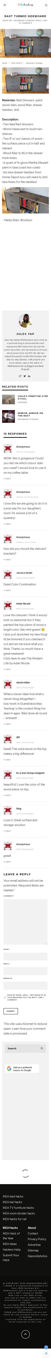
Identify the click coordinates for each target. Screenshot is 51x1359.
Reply (8, 479)
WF (18, 737)
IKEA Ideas (10, 1244)
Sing (18, 808)
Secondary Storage (24, 20)
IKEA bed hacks (13, 1196)
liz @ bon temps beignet (30, 773)
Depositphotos (37, 1256)
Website (8, 978)
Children (22, 402)
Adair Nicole (23, 603)
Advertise (34, 1244)
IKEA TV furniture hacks (18, 1207)
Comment (9, 896)
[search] (42, 1048)
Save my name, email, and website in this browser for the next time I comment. (26, 997)
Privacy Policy (37, 1239)
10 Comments (25, 23)
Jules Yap (7, 20)
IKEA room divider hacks (19, 1213)
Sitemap (33, 1250)
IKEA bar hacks (12, 1202)
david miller (23, 682)
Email (7, 964)
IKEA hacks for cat (14, 1219)
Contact (33, 1233)
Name (7, 949)
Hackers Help (12, 1249)
